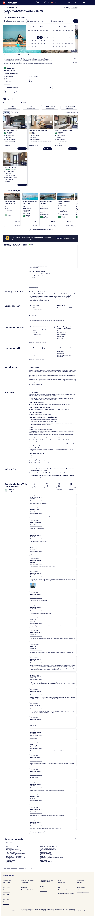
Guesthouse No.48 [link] (10, 852)
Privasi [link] (59, 885)
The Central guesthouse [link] (12, 863)
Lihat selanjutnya (33, 287)
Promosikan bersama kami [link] (45, 888)
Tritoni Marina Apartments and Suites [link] (15, 857)
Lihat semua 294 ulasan (37, 832)
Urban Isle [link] (42, 850)
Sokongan (70, 2)
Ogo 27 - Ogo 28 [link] (31, 108)
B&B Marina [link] (9, 848)
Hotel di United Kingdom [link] (8, 896)
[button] (32, 34)
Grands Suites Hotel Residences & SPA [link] (15, 853)
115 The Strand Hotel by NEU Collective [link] (50, 846)
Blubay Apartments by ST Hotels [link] (14, 846)
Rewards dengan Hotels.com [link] (83, 892)
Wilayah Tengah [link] (14, 868)
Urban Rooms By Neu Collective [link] (48, 848)
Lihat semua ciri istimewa (35, 384)
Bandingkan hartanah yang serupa (41, 229)
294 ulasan (7, 492)
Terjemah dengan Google (36, 500)
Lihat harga (22, 148)
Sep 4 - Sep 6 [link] (69, 108)
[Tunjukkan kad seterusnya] (77, 210)
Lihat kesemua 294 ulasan (10, 70)
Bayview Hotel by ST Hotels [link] (12, 855)
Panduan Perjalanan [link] (81, 887)
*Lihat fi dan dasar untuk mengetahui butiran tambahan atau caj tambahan (45, 320)
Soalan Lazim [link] (24, 885)
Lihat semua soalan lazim (35, 478)
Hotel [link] (5, 868)
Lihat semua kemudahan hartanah (37, 342)
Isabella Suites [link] (9, 861)
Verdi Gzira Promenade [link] (46, 853)
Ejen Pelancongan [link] (43, 891)
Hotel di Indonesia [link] (7, 889)
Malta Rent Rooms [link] (45, 856)
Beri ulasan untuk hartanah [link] (27, 889)
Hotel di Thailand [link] (6, 887)
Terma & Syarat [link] (61, 882)
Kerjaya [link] (78, 885)
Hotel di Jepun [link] (6, 904)
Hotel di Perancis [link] (6, 892)
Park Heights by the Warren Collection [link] (50, 855)
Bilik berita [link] (42, 886)
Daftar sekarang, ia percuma (70, 238)
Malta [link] (8, 868)
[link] (74, 7)
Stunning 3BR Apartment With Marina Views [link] (51, 857)
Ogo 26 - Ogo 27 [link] (12, 108)
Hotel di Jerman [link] (6, 901)
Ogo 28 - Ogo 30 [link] (50, 108)
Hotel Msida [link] (21, 868)
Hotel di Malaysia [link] (6, 882)
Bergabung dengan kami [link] (45, 883)
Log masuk (89, 2)
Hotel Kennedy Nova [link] (45, 852)
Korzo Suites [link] (43, 860)
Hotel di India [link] (6, 899)
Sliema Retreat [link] (9, 859)
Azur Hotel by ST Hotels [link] (46, 861)
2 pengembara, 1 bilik (58, 21)
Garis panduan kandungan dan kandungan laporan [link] (64, 890)
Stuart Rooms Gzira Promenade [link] (14, 856)
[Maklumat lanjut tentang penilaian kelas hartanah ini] (8, 13)
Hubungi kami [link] (24, 887)
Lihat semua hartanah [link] (11, 7)
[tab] (9, 842)
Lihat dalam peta (34, 267)
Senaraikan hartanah (60, 2)
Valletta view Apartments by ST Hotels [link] (15, 850)
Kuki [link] (59, 887)
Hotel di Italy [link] (6, 894)
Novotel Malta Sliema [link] (11, 860)
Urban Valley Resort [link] (45, 859)
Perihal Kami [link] (79, 882)
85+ (75, 50)
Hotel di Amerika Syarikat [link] (8, 885)
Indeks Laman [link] (79, 889)
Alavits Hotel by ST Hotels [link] (12, 849)
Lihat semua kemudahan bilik (36, 359)
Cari (76, 21)
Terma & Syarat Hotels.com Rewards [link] (66, 893)
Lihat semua (7, 84)
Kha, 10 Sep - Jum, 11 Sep (36, 21)
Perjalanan (78, 2)
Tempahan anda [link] (24, 882)
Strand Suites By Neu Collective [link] (48, 849)
